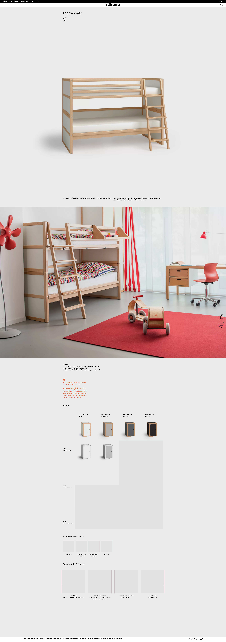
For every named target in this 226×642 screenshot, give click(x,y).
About (33, 1)
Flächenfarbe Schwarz (149, 415)
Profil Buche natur (67, 449)
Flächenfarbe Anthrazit (127, 415)
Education (6, 1)
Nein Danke (198, 639)
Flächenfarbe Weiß (83, 415)
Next (163, 584)
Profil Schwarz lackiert (68, 523)
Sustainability (25, 1)
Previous (63, 584)
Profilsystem (15, 1)
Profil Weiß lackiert (67, 486)
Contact (39, 1)
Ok (191, 639)
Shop (221, 1)
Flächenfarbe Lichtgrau (105, 415)
